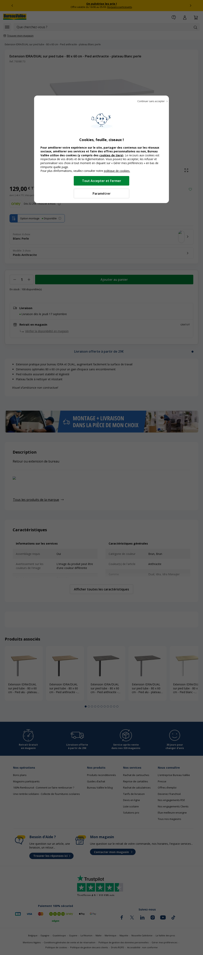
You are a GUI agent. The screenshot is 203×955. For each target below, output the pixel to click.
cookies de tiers (110, 155)
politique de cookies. (117, 171)
